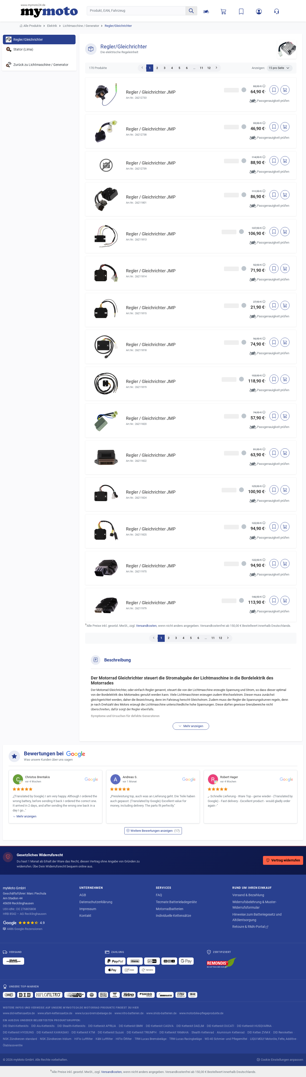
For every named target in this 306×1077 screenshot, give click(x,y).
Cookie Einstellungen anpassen (282, 1059)
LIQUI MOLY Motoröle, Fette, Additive (273, 1039)
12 (209, 68)
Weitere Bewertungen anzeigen (155, 830)
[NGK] (92, 995)
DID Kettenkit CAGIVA (160, 1026)
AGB (82, 895)
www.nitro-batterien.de (129, 1013)
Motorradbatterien (169, 909)
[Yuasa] (115, 995)
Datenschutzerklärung (95, 902)
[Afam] (9, 995)
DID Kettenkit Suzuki (111, 1032)
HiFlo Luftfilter (83, 1039)
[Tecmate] (165, 995)
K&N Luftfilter (104, 1039)
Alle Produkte (32, 26)
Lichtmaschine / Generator (81, 26)
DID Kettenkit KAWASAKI (53, 1032)
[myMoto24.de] (54, 11)
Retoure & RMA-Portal (249, 927)
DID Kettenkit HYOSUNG (18, 1032)
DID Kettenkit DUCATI (220, 1026)
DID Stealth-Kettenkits (71, 1026)
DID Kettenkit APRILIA (102, 1026)
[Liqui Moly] (103, 995)
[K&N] (74, 995)
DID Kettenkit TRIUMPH (142, 1032)
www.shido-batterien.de (161, 1013)
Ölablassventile (12, 1045)
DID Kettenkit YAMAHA (174, 1032)
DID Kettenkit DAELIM (190, 1026)
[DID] (25, 995)
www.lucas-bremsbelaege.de (93, 1013)
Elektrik (52, 26)
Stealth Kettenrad (202, 1032)
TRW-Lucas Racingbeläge (185, 1039)
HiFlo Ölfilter (124, 1039)
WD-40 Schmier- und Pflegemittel (226, 1039)
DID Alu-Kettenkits (43, 1026)
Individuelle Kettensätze (173, 915)
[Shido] (146, 995)
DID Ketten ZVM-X (258, 1032)
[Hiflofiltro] (48, 995)
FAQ (159, 895)
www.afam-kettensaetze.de (55, 1013)
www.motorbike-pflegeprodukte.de (201, 1013)
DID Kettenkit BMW (131, 1026)
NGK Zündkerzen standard (20, 1039)
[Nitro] (129, 995)
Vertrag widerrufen (285, 860)
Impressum (87, 909)
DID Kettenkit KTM (83, 1032)
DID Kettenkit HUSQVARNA (254, 1026)
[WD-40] (192, 995)
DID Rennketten (283, 1032)
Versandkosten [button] (146, 625)
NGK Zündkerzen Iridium (55, 1039)
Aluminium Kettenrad (231, 1032)
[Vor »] (216, 68)
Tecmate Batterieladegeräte (176, 902)
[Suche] (191, 11)
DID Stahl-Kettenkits (15, 1026)
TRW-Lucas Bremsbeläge (150, 1039)
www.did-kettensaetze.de (19, 1013)
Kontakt (85, 915)
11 (201, 68)
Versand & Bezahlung (248, 895)
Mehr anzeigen (193, 726)
